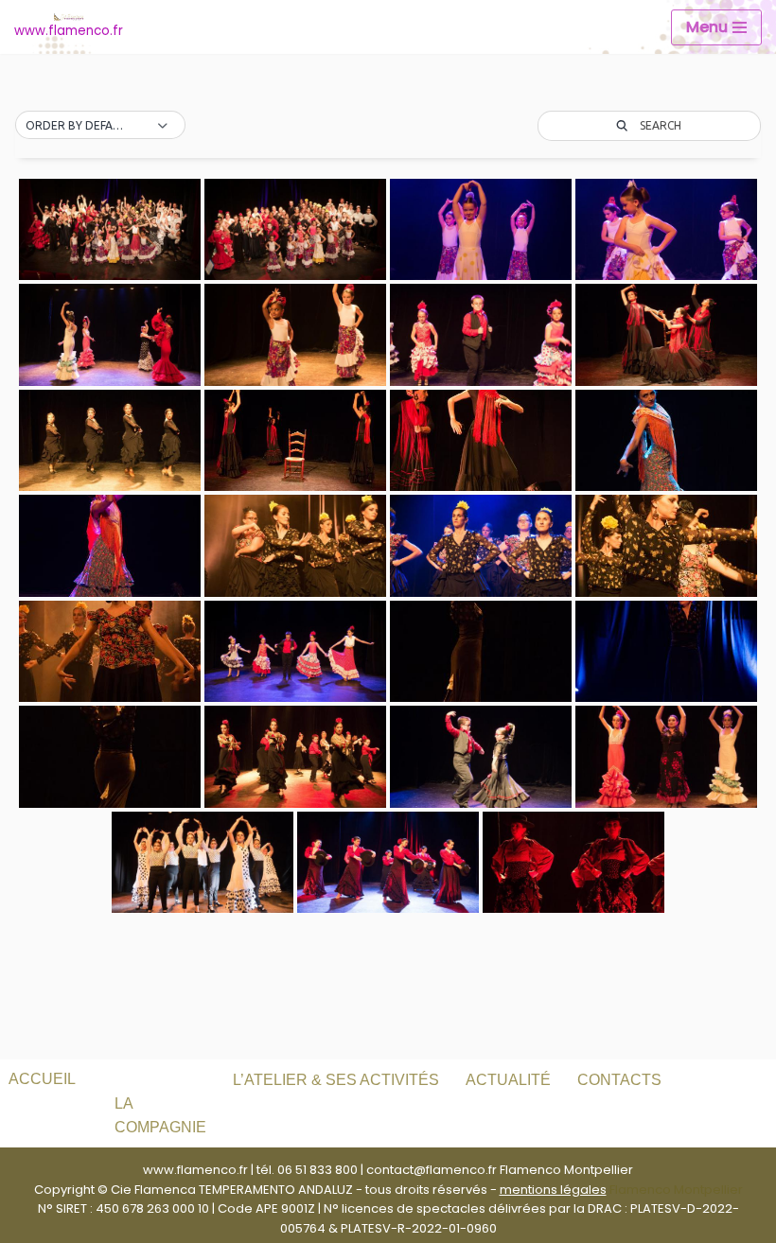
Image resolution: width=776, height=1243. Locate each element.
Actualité (508, 1080)
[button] (100, 126)
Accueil (42, 1079)
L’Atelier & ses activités (336, 1080)
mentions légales (553, 1190)
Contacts (619, 1080)
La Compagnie (160, 1115)
